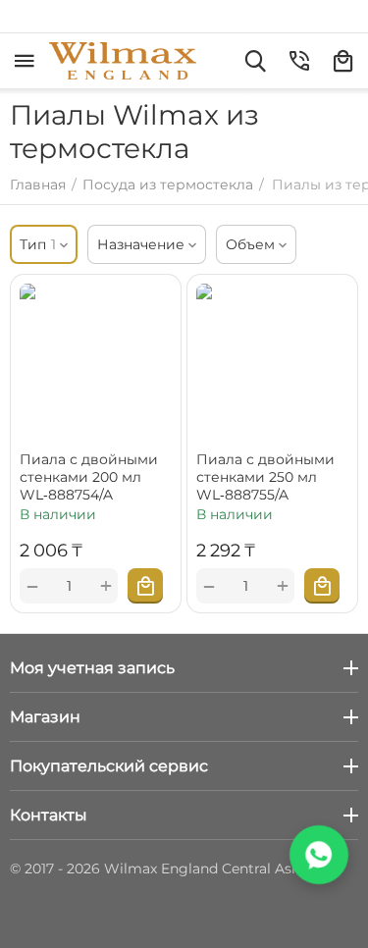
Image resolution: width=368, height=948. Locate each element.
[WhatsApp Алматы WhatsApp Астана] (318, 854)
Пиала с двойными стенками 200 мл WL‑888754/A (89, 476)
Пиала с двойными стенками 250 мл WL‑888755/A (265, 476)
